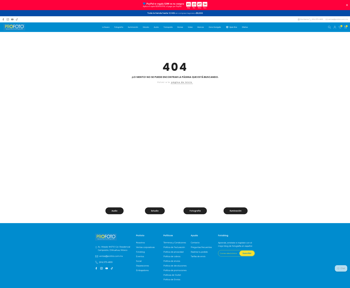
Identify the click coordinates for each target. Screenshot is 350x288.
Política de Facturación (174, 247)
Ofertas (245, 27)
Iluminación (133, 27)
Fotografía (118, 27)
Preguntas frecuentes (201, 247)
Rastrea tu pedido (199, 252)
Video (190, 27)
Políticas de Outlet (172, 275)
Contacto (195, 242)
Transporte (168, 27)
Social (139, 261)
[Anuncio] (175, 13)
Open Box (233, 27)
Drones (180, 27)
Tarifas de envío (198, 256)
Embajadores (142, 270)
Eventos (140, 256)
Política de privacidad (173, 252)
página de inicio (181, 82)
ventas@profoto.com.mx (338, 19)
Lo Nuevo (106, 27)
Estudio (146, 27)
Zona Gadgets (215, 27)
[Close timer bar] (347, 5)
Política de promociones (174, 270)
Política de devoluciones (174, 266)
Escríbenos (304, 19)
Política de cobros (171, 256)
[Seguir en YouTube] (12, 19)
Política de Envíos (171, 279)
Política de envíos (171, 261)
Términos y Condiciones (174, 242)
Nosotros (140, 242)
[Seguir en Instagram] (8, 19)
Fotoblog (140, 252)
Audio (156, 27)
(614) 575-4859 (317, 19)
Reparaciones (142, 266)
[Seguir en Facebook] (3, 19)
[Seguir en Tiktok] (17, 19)
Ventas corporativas (145, 247)
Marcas (200, 27)
